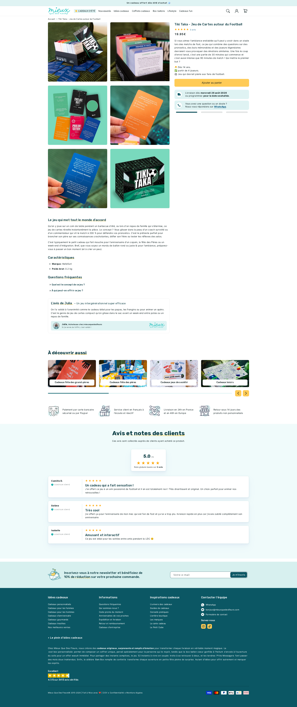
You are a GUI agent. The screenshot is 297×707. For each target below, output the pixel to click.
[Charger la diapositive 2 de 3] (212, 112)
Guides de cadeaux (159, 608)
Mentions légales (134, 693)
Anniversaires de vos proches (114, 616)
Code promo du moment (111, 612)
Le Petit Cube (157, 627)
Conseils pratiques (159, 612)
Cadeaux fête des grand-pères (72, 382)
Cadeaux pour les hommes (61, 612)
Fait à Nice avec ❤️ (91, 693)
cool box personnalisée (60, 652)
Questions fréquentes (110, 604)
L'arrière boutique (159, 616)
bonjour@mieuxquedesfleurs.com (222, 609)
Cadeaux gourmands (58, 619)
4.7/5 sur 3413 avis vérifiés (63, 680)
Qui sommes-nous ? (109, 608)
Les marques (156, 619)
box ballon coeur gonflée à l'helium (204, 652)
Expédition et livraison (110, 619)
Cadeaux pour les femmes (61, 608)
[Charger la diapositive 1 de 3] (186, 112)
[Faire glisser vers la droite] (246, 393)
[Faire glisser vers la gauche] (238, 393)
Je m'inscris (238, 574)
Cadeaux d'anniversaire (59, 616)
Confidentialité (117, 693)
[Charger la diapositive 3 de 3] (237, 112)
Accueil (51, 19)
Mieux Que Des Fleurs (58, 693)
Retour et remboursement (112, 623)
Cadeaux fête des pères (123, 382)
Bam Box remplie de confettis (110, 659)
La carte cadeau (158, 623)
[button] (228, 11)
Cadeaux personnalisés (59, 604)
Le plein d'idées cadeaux (66, 637)
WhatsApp (211, 605)
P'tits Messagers (225, 656)
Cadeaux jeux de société (174, 382)
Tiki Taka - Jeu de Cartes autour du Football (79, 19)
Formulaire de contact (216, 614)
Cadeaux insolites (56, 623)
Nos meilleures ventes (59, 627)
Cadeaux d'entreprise (109, 627)
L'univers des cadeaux (161, 604)
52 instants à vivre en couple (153, 656)
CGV (105, 693)
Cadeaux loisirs (225, 382)
